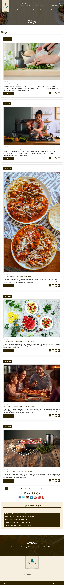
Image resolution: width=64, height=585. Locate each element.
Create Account (58, 5)
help (38, 574)
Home (19, 10)
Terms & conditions (47, 583)
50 (41, 489)
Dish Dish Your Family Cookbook (17, 583)
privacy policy (58, 583)
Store (42, 10)
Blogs (35, 10)
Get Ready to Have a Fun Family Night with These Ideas (20, 406)
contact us (28, 574)
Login (61, 3)
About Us (50, 10)
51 (46, 489)
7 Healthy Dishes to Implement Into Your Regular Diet (19, 341)
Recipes (27, 10)
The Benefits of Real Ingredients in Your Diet (17, 84)
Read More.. (8, 93)
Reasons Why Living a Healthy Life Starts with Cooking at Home (22, 149)
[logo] (5, 6)
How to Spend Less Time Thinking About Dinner (17, 276)
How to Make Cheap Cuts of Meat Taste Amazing (18, 471)
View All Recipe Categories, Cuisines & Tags (32, 5)
